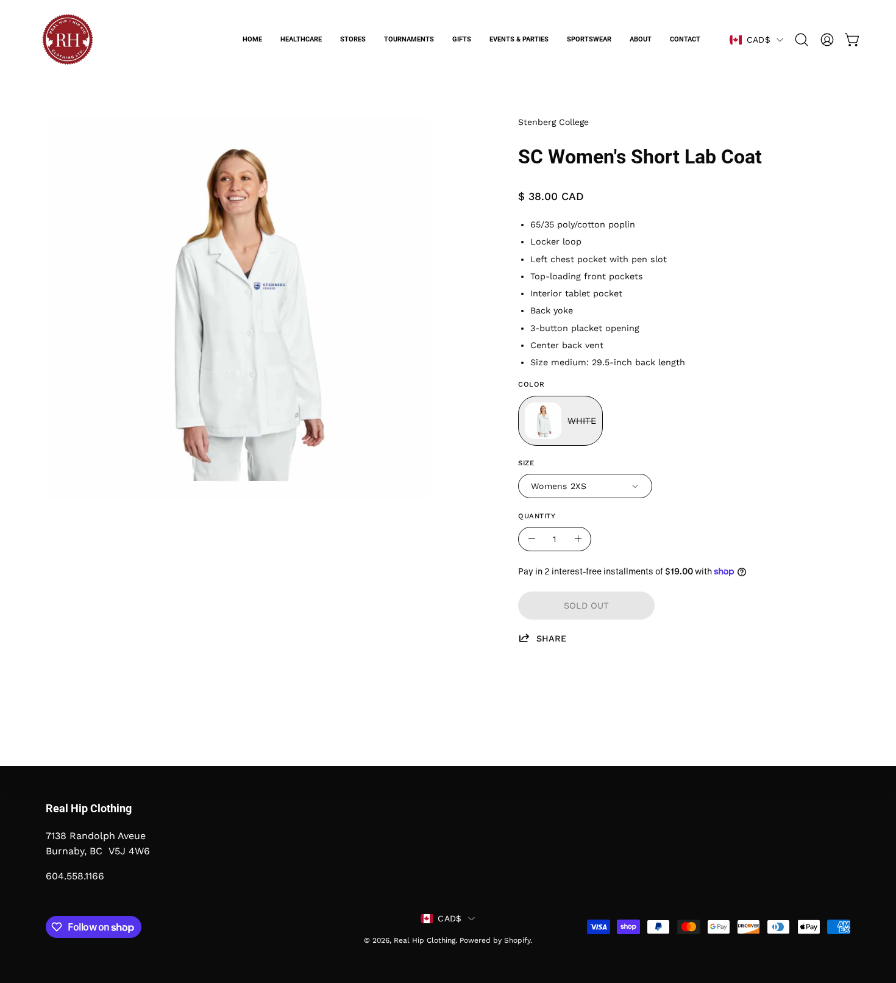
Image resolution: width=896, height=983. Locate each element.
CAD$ (758, 40)
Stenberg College (553, 122)
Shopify (517, 940)
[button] (801, 39)
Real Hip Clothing (424, 940)
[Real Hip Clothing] (67, 39)
